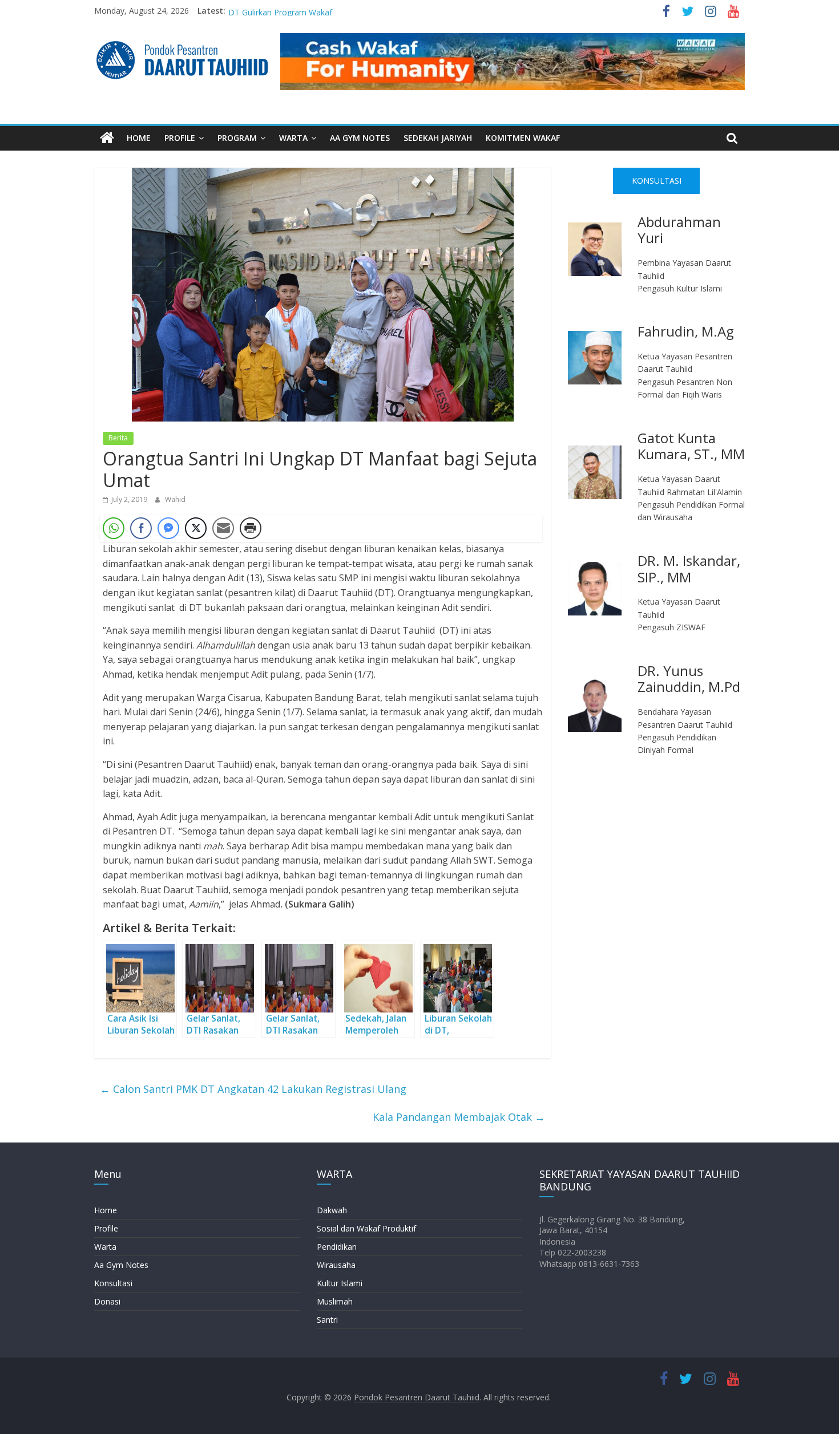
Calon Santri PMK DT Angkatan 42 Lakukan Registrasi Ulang (253, 1089)
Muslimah (335, 1301)
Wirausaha (336, 1264)
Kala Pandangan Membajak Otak (459, 1117)
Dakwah (332, 1210)
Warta (105, 1246)
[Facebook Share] (141, 528)
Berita (118, 438)
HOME (139, 137)
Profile (106, 1228)
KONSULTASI (656, 180)
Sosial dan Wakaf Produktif (366, 1228)
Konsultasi (113, 1283)
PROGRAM (237, 137)
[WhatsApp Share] (113, 528)
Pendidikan (337, 1246)
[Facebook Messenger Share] (168, 528)
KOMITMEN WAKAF (523, 137)
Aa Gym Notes (121, 1264)
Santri (327, 1319)
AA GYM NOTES (360, 137)
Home (105, 1210)
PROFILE (179, 137)
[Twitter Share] (196, 528)
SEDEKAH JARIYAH (438, 137)
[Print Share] (250, 528)
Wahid (175, 499)
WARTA (293, 137)
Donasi (107, 1301)
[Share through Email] (223, 528)
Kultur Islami (339, 1283)
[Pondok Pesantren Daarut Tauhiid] (107, 138)
